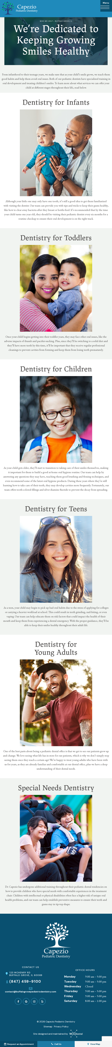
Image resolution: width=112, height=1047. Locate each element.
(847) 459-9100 (25, 981)
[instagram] (34, 1001)
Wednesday (72, 986)
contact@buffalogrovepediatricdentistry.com (30, 991)
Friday (68, 996)
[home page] (19, 8)
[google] (26, 1001)
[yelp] (42, 1001)
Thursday (71, 991)
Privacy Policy (61, 1026)
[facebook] (18, 1001)
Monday (70, 976)
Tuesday (70, 981)
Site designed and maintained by (51, 1033)
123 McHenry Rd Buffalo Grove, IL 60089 (25, 974)
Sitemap (48, 1026)
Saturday (70, 1001)
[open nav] (106, 5)
